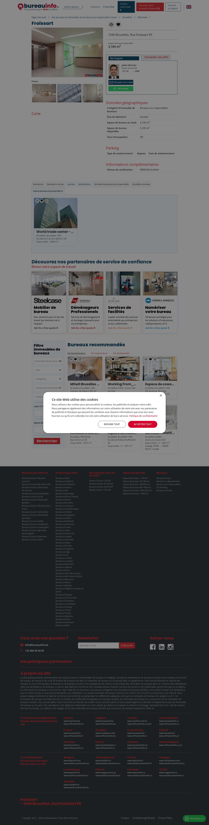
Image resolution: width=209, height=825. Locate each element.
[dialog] (104, 412)
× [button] (161, 395)
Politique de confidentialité (143, 415)
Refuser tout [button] (112, 424)
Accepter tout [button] (142, 424)
